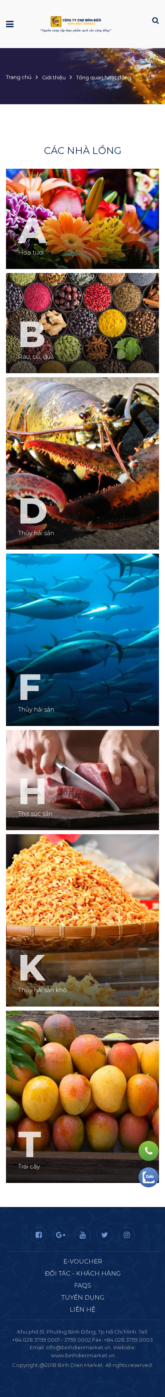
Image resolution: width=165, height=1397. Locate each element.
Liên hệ (82, 1309)
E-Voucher (82, 1261)
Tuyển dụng (82, 1297)
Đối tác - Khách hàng (83, 1273)
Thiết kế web (63, 1373)
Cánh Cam (104, 1373)
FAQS (82, 1285)
